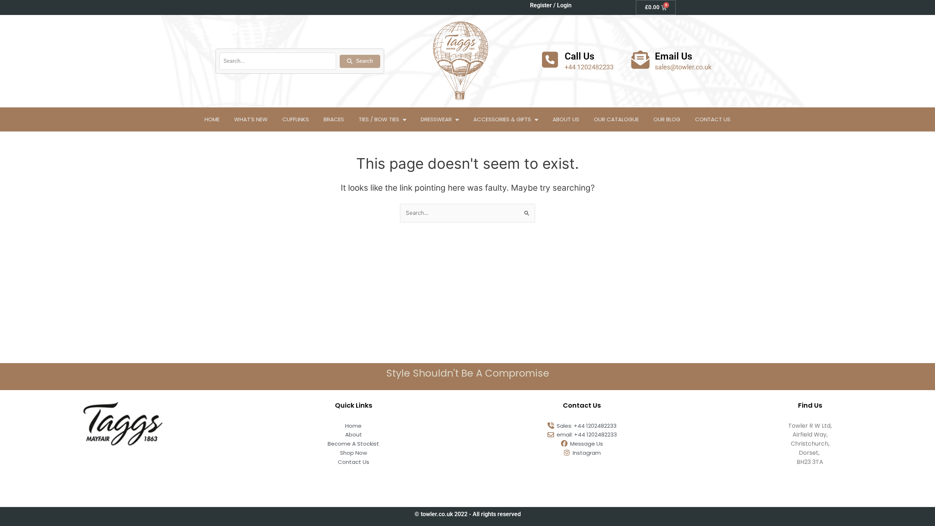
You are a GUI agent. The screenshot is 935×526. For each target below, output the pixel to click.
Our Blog (666, 119)
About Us (566, 119)
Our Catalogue (616, 119)
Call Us (579, 56)
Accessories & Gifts (502, 119)
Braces (334, 119)
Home (212, 119)
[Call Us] (550, 59)
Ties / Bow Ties (379, 119)
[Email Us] (640, 59)
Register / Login (551, 5)
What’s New (251, 119)
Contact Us (712, 119)
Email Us (673, 56)
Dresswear (436, 119)
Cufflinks (295, 119)
